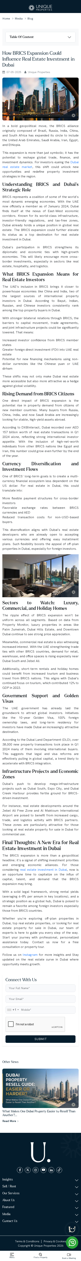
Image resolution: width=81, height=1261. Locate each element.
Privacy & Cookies (54, 1241)
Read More (9, 1121)
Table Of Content (22, 37)
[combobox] (13, 1009)
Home (6, 18)
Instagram (31, 955)
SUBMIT (40, 1039)
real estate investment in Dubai (43, 870)
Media (19, 18)
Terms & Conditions (27, 1241)
